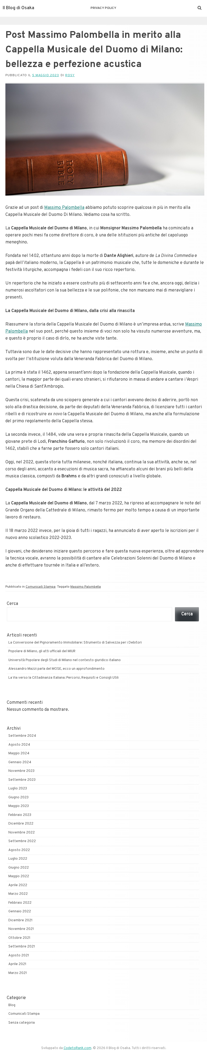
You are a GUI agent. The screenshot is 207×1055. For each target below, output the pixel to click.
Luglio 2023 (17, 788)
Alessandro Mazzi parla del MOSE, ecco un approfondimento (56, 669)
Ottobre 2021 (19, 938)
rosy (70, 75)
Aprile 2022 (17, 885)
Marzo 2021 (17, 973)
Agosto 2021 (18, 955)
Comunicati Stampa (41, 587)
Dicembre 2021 (20, 920)
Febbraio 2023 (19, 815)
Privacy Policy (103, 8)
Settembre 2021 (21, 947)
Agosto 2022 (19, 850)
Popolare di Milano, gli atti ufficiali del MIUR (41, 651)
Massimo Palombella (64, 207)
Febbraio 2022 (20, 903)
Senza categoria (21, 1023)
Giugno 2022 (18, 868)
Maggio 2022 (18, 876)
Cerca (12, 604)
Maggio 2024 (18, 753)
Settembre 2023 (22, 780)
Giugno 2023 (18, 797)
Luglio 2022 (17, 859)
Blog (11, 1005)
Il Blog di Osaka (18, 8)
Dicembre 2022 (20, 824)
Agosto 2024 (19, 745)
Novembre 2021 (21, 929)
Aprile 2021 (17, 964)
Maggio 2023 (18, 806)
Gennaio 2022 (19, 911)
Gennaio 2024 (19, 762)
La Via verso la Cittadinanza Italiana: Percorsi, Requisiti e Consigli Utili (63, 678)
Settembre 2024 (22, 736)
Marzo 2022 (18, 894)
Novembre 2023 (21, 771)
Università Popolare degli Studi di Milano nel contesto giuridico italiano (64, 660)
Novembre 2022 (21, 832)
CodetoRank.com (77, 1048)
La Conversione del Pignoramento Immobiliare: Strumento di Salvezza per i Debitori (75, 643)
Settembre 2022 (22, 841)
